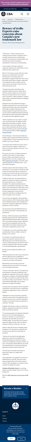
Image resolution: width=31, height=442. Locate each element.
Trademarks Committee (11, 160)
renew (18, 2)
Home (3, 19)
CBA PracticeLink (19, 19)
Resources (10, 19)
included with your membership (19, 4)
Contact (4, 418)
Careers (4, 421)
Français (26, 9)
